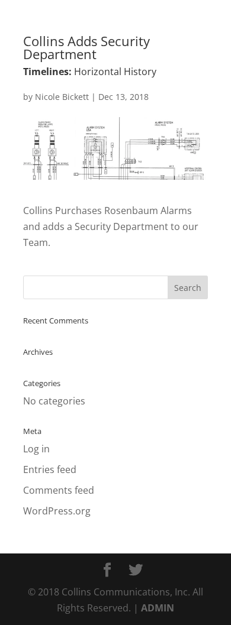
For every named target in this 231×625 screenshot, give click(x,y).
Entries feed (49, 469)
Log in (36, 448)
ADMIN (157, 607)
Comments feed (58, 490)
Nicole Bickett (62, 96)
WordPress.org (57, 510)
